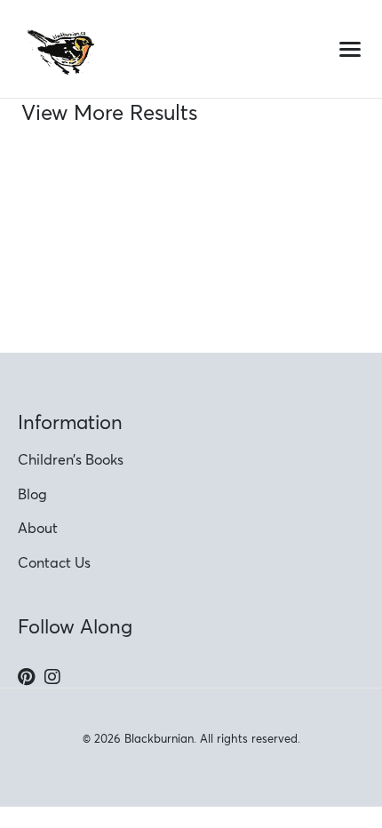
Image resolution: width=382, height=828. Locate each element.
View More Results (109, 112)
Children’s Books (70, 459)
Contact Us (54, 562)
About (38, 528)
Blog (32, 494)
